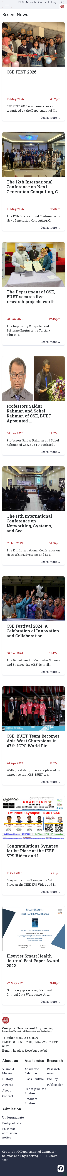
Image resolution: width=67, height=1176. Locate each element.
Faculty (52, 1079)
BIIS (21, 2)
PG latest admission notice (9, 1133)
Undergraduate (13, 1117)
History (7, 1079)
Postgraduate (11, 1123)
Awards (7, 1084)
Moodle (31, 2)
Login (55, 2)
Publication (55, 1084)
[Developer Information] (65, 1174)
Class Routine (34, 1079)
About (6, 1090)
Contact (43, 2)
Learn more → (50, 117)
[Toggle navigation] (7, 4)
